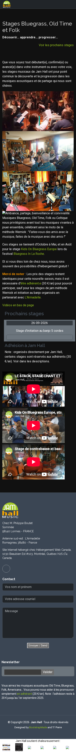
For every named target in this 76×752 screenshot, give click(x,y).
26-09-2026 (39, 323)
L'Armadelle (33, 297)
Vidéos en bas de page (18, 305)
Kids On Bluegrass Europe (39, 249)
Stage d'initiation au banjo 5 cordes (39, 331)
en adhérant (24, 693)
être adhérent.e (31, 283)
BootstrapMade (38, 727)
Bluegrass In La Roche (28, 254)
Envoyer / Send (38, 645)
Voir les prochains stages (56, 45)
